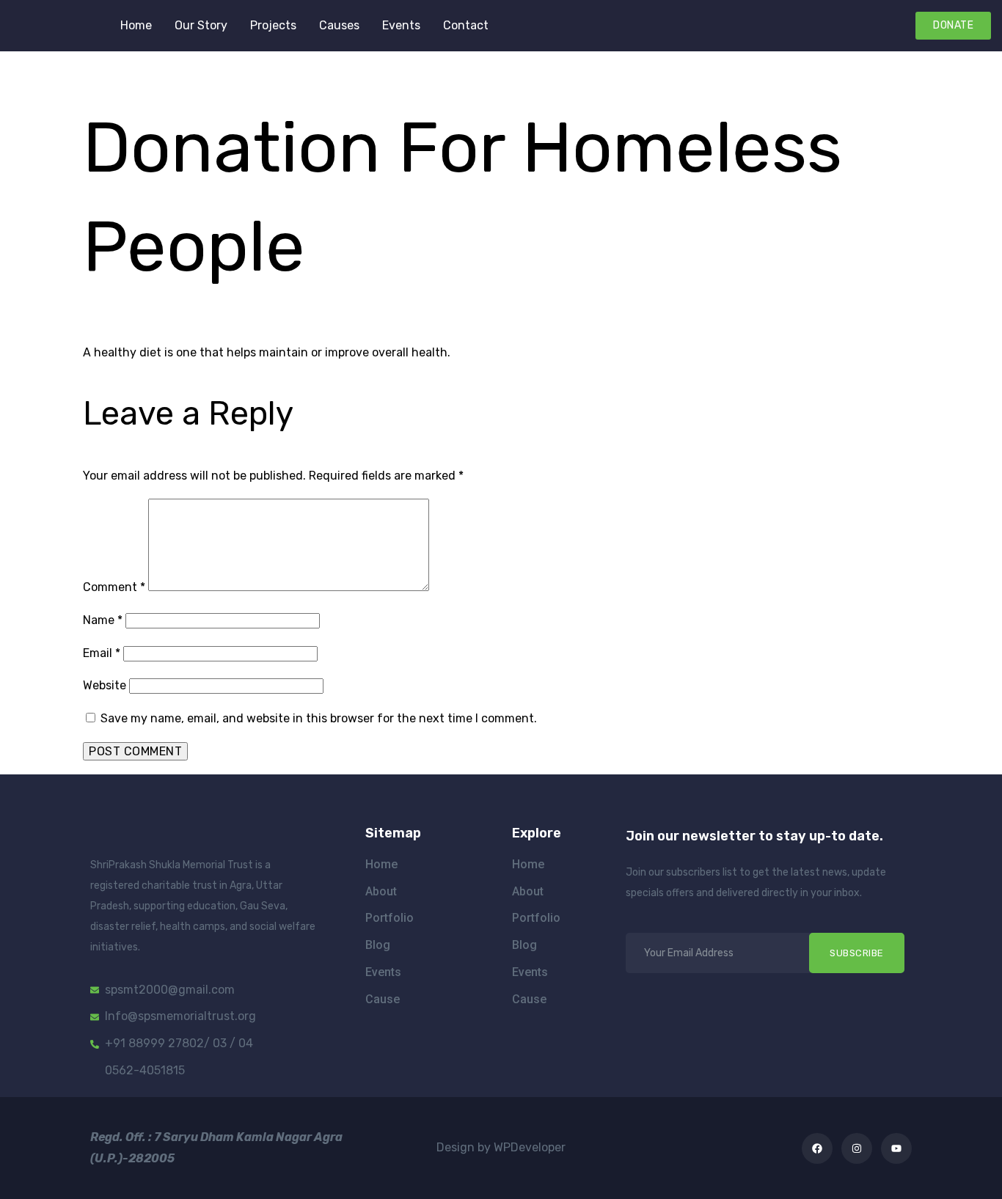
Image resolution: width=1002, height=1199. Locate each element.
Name (102, 620)
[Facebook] (817, 1148)
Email (101, 653)
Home (136, 25)
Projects (273, 25)
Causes (339, 25)
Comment (114, 587)
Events (401, 25)
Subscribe (857, 952)
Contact (466, 25)
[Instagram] (856, 1148)
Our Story (201, 25)
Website (104, 685)
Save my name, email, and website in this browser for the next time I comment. (318, 718)
